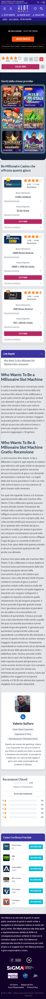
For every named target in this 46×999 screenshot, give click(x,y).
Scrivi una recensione (23, 794)
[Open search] (41, 8)
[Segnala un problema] (41, 59)
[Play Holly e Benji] (12, 119)
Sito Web (23, 222)
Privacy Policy (32, 987)
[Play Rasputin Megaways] (34, 141)
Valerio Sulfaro (23, 723)
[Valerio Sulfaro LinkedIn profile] (23, 716)
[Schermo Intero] (26, 59)
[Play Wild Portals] (34, 96)
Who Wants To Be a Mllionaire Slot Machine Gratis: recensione (19, 362)
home (5, 19)
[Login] (10, 8)
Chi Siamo (14, 985)
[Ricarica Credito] (31, 59)
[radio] (4, 58)
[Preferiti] (35, 8)
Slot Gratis (13, 19)
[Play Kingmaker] (12, 141)
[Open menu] (4, 8)
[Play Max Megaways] (12, 96)
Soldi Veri (20, 66)
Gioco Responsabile (16, 987)
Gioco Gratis (23, 39)
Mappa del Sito (27, 985)
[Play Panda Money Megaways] (34, 119)
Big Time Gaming (31, 31)
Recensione (35, 847)
